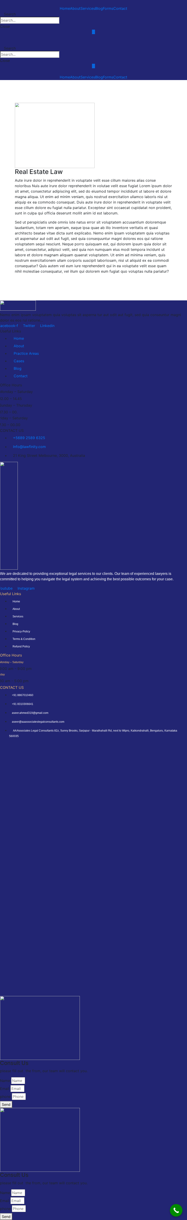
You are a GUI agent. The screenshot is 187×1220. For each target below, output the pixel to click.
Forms (108, 8)
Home (65, 8)
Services (88, 8)
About (75, 8)
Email (4, 1088)
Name (5, 1080)
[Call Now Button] (176, 1210)
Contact (120, 8)
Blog (99, 8)
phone (5, 1096)
